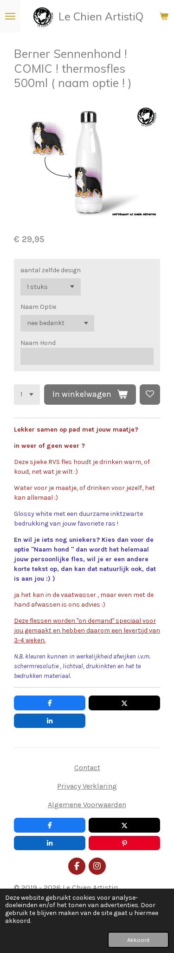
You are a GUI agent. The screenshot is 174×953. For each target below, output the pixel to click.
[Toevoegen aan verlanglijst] (150, 394)
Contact (87, 767)
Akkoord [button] (138, 939)
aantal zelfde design (50, 270)
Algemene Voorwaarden (87, 804)
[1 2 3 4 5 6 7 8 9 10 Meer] (27, 394)
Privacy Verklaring (87, 786)
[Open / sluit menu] (10, 16)
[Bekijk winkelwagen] (164, 16)
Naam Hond (38, 343)
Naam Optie (38, 307)
